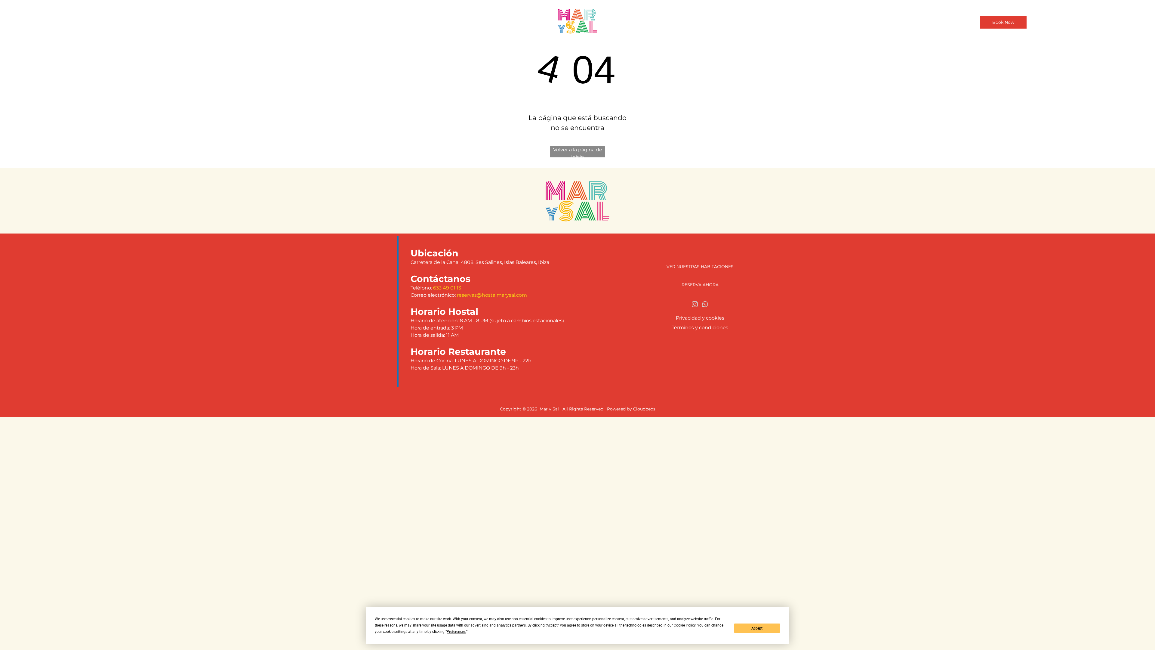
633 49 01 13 (447, 288)
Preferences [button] (456, 632)
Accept (756, 628)
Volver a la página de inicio (577, 152)
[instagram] (694, 305)
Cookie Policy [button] (684, 625)
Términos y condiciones (700, 327)
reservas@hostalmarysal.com (492, 295)
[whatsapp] (705, 305)
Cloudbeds (644, 409)
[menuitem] (486, 21)
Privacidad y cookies (700, 318)
